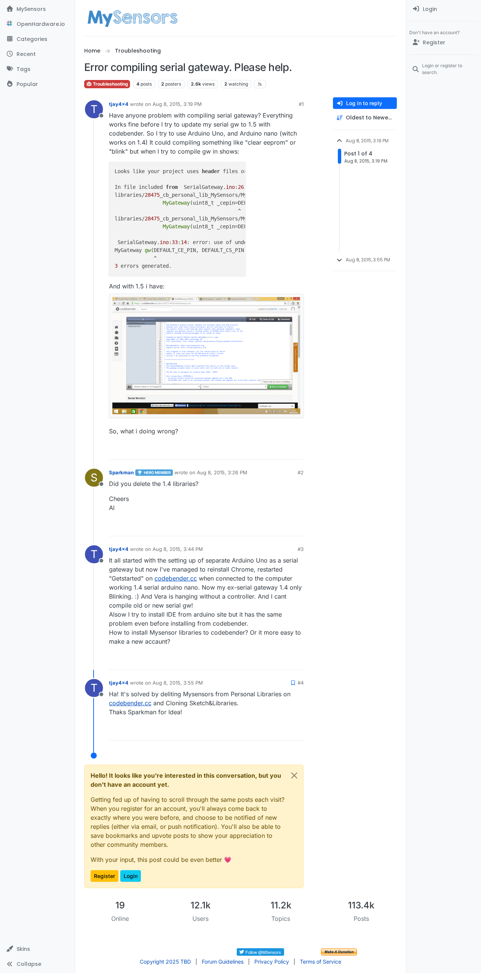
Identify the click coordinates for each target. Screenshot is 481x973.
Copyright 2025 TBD (165, 961)
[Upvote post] (269, 450)
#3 (301, 549)
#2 (301, 472)
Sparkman (121, 472)
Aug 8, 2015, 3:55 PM (178, 683)
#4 (301, 683)
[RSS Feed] (260, 84)
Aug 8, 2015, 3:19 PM (177, 104)
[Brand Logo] (132, 18)
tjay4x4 (119, 104)
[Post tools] (297, 450)
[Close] (294, 775)
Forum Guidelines (223, 961)
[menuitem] (443, 9)
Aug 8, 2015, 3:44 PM (178, 549)
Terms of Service (320, 961)
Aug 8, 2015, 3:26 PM (222, 472)
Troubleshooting (110, 84)
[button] (37, 949)
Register (104, 876)
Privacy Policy (271, 961)
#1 (301, 104)
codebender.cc (175, 578)
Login (131, 876)
